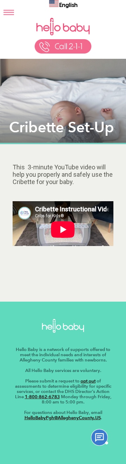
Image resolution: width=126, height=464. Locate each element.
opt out (88, 381)
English (68, 5)
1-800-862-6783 (42, 396)
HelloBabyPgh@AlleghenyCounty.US (62, 417)
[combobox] (63, 4)
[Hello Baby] (62, 34)
